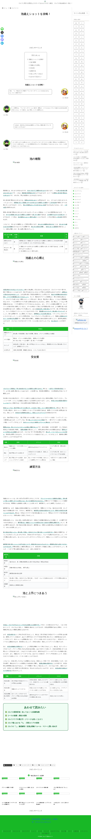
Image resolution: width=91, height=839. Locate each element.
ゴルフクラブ (25, 831)
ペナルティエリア (44, 765)
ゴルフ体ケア (45, 833)
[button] (87, 13)
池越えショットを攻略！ (36, 59)
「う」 (16, 765)
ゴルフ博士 (81, 308)
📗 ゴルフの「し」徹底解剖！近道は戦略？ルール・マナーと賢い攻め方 (31, 726)
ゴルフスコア (7, 831)
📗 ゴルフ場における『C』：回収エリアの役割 (22, 723)
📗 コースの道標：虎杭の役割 (16, 715)
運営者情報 (36, 819)
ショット (33, 831)
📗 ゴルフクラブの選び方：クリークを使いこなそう (24, 719)
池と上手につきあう (36, 74)
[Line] (2, 29)
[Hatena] (2, 43)
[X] (2, 32)
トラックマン (84, 831)
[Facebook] (2, 36)
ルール (53, 765)
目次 (33, 55)
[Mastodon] (2, 39)
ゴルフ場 (63, 831)
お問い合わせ (46, 819)
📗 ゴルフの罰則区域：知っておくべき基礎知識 (22, 712)
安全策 (32, 68)
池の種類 (33, 62)
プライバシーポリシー (43, 822)
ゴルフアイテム (55, 831)
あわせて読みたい (36, 76)
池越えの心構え (35, 65)
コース (35, 765)
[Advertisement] (35, 31)
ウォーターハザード (26, 765)
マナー (70, 831)
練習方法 (33, 71)
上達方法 (76, 831)
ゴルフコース (8, 765)
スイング (46, 831)
